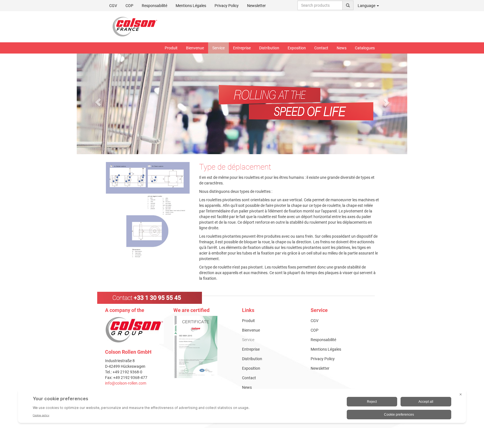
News (341, 48)
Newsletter (256, 5)
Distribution (269, 48)
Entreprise (242, 48)
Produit (171, 48)
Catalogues (365, 48)
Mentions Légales (191, 5)
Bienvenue (195, 48)
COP (129, 5)
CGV (113, 5)
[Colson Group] (134, 329)
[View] (203, 347)
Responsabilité (154, 5)
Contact (321, 48)
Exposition (297, 48)
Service (218, 48)
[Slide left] (98, 102)
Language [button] (367, 5)
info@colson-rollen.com (125, 383)
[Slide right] (386, 102)
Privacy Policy (227, 5)
